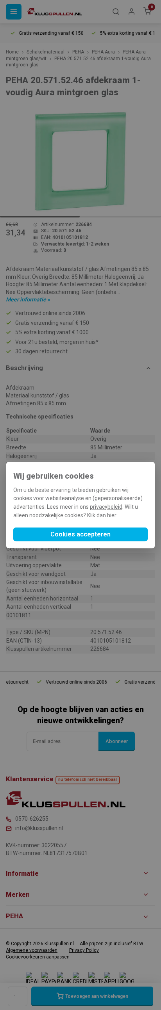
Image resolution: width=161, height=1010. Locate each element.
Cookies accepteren (80, 534)
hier (111, 515)
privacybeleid (106, 507)
